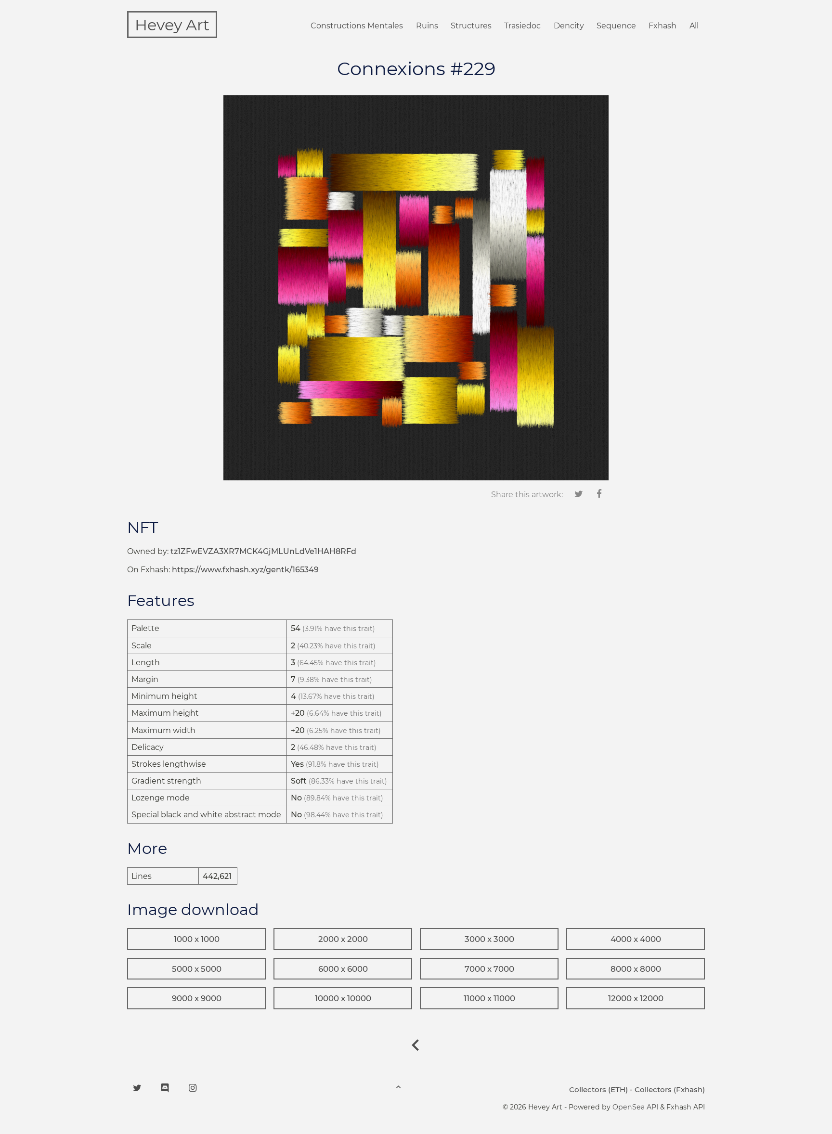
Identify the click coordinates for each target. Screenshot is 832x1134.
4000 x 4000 (636, 939)
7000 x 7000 (489, 969)
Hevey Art (172, 24)
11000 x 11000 (489, 998)
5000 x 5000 (196, 969)
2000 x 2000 (343, 939)
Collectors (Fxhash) (670, 1089)
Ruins (427, 25)
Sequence (616, 25)
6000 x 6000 (343, 969)
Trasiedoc (522, 25)
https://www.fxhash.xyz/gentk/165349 (245, 569)
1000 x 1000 (197, 939)
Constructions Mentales (357, 25)
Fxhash (662, 25)
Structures (471, 25)
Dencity (569, 25)
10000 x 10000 (343, 998)
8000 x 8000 (636, 969)
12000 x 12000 (635, 998)
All (694, 25)
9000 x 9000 (196, 998)
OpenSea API (635, 1107)
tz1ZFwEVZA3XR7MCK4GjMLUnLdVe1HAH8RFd (263, 551)
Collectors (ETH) (598, 1089)
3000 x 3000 (489, 939)
